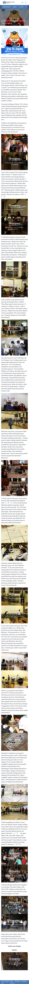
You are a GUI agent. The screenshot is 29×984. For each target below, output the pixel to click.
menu (22, 2)
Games (15, 7)
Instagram (24, 981)
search (26, 2)
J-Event (21, 7)
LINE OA (12, 983)
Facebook (17, 981)
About (11, 981)
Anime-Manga (6, 7)
